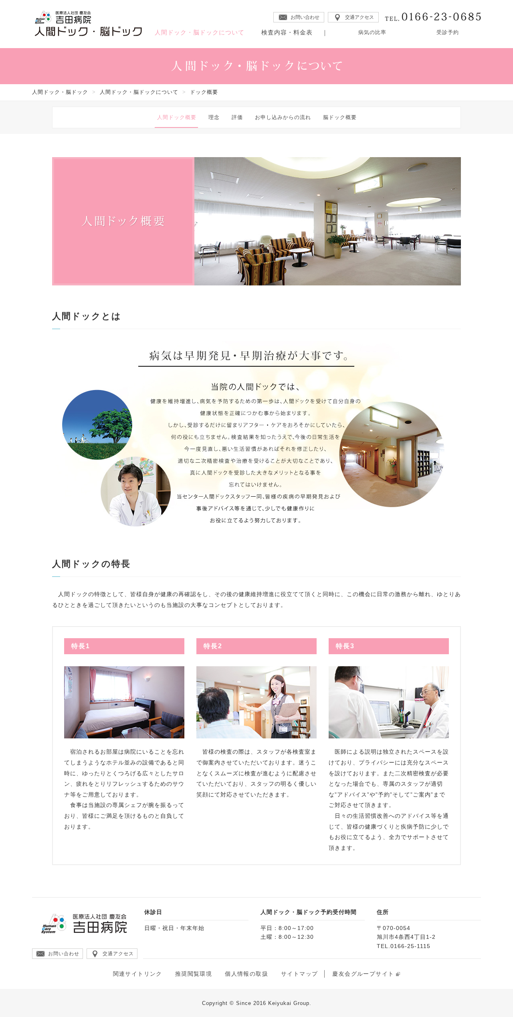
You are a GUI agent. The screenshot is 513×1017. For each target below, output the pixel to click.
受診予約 (447, 32)
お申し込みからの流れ (283, 117)
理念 (214, 117)
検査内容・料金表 (287, 32)
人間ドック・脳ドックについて (199, 32)
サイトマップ (299, 973)
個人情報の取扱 (246, 973)
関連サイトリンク (137, 973)
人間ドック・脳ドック (60, 92)
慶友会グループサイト (363, 973)
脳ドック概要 (340, 117)
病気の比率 (372, 32)
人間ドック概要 (176, 117)
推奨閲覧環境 (193, 973)
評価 (237, 117)
